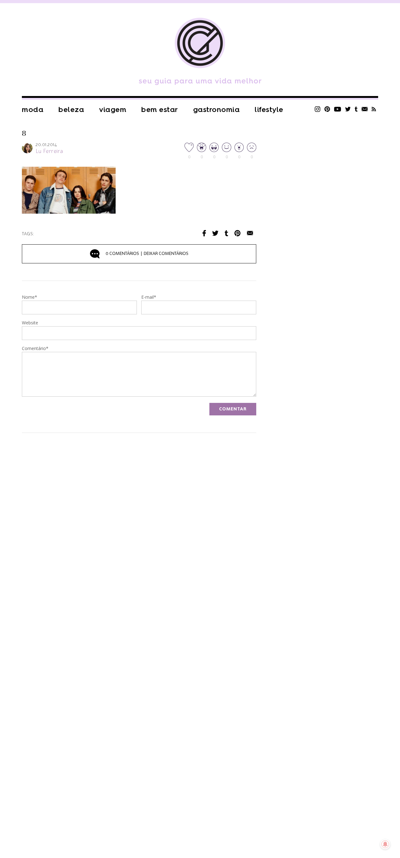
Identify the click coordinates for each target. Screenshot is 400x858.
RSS (374, 109)
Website (30, 323)
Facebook (204, 233)
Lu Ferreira (49, 151)
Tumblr (356, 109)
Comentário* (35, 348)
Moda (32, 109)
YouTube (337, 109)
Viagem (112, 109)
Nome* (29, 297)
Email (250, 233)
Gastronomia (216, 109)
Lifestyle (269, 109)
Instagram (317, 109)
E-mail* (148, 297)
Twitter (348, 109)
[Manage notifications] (385, 844)
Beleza (71, 109)
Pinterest (327, 109)
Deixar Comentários (147, 253)
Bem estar (159, 109)
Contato (365, 109)
